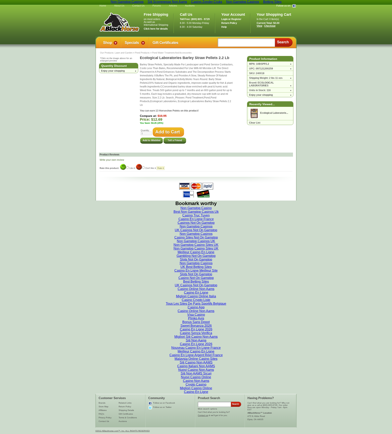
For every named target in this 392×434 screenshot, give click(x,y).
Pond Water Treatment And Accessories (172, 52)
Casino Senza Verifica (196, 333)
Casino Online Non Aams (196, 289)
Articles (173, 5)
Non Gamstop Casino (196, 208)
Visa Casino (196, 314)
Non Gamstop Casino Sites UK (196, 245)
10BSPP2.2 (262, 63)
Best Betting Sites (196, 281)
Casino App (196, 307)
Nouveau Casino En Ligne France (196, 347)
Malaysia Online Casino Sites (196, 358)
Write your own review (112, 159)
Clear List (254, 122)
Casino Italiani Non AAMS (196, 366)
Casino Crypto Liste (196, 300)
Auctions (190, 5)
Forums (157, 5)
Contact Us (138, 5)
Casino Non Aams (196, 381)
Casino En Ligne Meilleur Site (196, 270)
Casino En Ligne (196, 292)
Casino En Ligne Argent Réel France (196, 355)
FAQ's (101, 414)
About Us (119, 5)
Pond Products (142, 52)
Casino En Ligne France (196, 219)
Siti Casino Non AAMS (196, 362)
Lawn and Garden (124, 52)
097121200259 (264, 68)
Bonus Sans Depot (196, 322)
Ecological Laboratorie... (274, 113)
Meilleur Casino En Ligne (196, 252)
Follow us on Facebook (164, 403)
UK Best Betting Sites (196, 267)
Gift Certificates (126, 414)
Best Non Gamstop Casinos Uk (196, 211)
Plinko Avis (196, 318)
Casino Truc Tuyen (196, 215)
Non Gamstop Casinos (196, 226)
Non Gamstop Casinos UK (196, 241)
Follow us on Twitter (162, 407)
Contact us (203, 415)
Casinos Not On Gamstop (196, 222)
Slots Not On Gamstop (196, 259)
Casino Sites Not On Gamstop (196, 237)
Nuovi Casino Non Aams (196, 370)
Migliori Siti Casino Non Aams (196, 336)
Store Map (103, 406)
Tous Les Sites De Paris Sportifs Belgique (196, 303)
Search (284, 42)
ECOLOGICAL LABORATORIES (261, 84)
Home (102, 5)
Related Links (125, 403)
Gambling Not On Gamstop (196, 256)
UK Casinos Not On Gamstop (196, 230)
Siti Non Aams (196, 340)
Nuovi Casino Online (196, 377)
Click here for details (156, 28)
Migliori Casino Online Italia (196, 296)
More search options (207, 409)
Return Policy (125, 406)
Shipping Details (126, 410)
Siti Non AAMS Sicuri (196, 373)
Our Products (107, 52)
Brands (102, 403)
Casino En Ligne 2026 (196, 329)
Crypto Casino (196, 384)
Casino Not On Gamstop (196, 278)
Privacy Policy (105, 417)
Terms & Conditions (128, 417)
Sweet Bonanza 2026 (196, 325)
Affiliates (103, 410)
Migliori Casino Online (196, 388)
